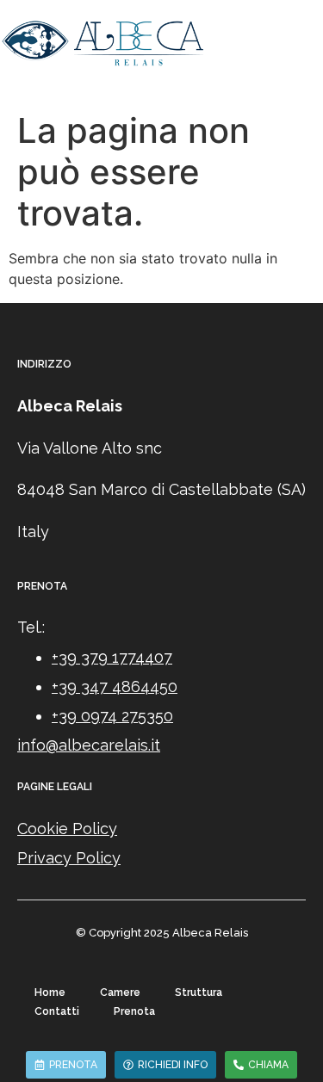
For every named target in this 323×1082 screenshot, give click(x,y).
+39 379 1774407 (112, 657)
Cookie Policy (67, 828)
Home (49, 992)
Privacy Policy (69, 858)
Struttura (198, 992)
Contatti (56, 1011)
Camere (120, 992)
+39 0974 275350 (112, 716)
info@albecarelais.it (88, 745)
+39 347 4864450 (114, 686)
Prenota (134, 1011)
